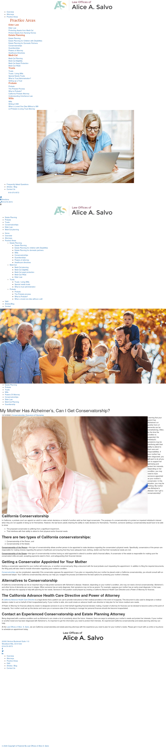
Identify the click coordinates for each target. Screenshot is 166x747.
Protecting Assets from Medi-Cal (21, 30)
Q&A (6, 301)
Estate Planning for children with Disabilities (31, 248)
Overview (10, 12)
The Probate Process (17, 88)
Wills (10, 101)
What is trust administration (25, 286)
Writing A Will (14, 104)
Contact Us (11, 189)
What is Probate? (15, 91)
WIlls (16, 252)
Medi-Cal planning (12, 229)
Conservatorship (18, 415)
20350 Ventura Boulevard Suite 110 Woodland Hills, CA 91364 (15, 642)
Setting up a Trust (15, 81)
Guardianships (14, 48)
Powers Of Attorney (12, 394)
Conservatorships (15, 45)
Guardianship (10, 404)
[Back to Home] (83, 5)
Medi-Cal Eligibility (15, 61)
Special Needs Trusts (17, 76)
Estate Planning (15, 38)
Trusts (11, 71)
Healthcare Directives (17, 53)
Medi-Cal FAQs (20, 274)
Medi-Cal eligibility (21, 269)
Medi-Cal (13, 265)
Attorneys (10, 14)
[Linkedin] (2, 653)
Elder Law (12, 28)
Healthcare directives (23, 262)
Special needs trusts (22, 284)
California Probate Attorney (19, 93)
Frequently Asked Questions (17, 184)
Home (7, 233)
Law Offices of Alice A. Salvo (18, 627)
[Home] (1, 197)
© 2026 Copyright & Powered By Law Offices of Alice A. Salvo (25, 746)
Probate (12, 86)
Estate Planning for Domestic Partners (23, 43)
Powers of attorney (22, 260)
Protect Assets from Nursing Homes (22, 33)
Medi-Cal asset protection (24, 272)
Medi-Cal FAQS (14, 65)
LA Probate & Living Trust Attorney (22, 109)
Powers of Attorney (16, 50)
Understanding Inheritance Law (21, 96)
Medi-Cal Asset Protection (18, 63)
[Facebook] (2, 648)
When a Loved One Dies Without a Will (23, 106)
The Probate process (23, 294)
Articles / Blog (12, 187)
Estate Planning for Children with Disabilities (25, 40)
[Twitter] (3, 651)
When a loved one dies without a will (28, 299)
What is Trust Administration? (20, 78)
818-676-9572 (13, 192)
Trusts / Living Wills (16, 73)
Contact (8, 306)
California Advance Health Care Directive (19, 599)
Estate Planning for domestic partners (29, 250)
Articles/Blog (9, 304)
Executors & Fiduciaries (35, 415)
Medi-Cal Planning (16, 58)
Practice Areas (12, 16)
